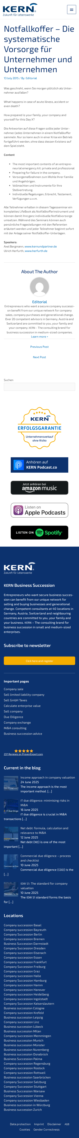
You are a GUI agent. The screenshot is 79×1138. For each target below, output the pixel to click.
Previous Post (39, 346)
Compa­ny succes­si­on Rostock (24, 1068)
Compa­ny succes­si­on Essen (23, 957)
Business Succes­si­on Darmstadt (26, 943)
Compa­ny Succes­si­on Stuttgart (25, 1086)
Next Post (39, 357)
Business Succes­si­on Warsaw (24, 1091)
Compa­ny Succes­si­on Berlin (23, 934)
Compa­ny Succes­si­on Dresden (24, 948)
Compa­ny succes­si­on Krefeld (24, 1012)
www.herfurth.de (36, 250)
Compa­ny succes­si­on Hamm (23, 985)
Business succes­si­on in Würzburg (27, 1105)
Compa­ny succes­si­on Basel (22, 925)
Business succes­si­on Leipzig (23, 1017)
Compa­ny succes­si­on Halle (22, 976)
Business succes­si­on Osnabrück (26, 1054)
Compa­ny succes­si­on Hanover (24, 989)
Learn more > (39, 336)
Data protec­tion (20, 1124)
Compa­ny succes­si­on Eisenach (25, 953)
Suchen (8, 380)
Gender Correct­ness (47, 1129)
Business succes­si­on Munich (23, 1040)
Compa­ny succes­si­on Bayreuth (25, 929)
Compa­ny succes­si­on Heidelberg (26, 994)
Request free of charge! (39, 540)
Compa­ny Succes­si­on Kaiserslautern (29, 1003)
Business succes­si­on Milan (22, 1031)
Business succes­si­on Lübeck (23, 1026)
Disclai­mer (54, 1124)
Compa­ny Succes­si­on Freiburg (24, 966)
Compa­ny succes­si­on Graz (22, 971)
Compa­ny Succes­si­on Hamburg (25, 980)
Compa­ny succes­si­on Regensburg (27, 1063)
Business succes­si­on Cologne (24, 1008)
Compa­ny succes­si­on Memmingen (27, 1036)
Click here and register (39, 660)
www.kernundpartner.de (41, 246)
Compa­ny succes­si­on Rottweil (24, 1072)
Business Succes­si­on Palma (23, 1059)
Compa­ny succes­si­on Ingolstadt (26, 999)
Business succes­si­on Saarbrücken (27, 1077)
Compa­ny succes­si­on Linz (21, 1022)
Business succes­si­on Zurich (23, 1109)
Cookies (25, 1129)
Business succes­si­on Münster (24, 1045)
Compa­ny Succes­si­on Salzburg (25, 1082)
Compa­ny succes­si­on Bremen (24, 939)
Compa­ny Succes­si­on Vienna (23, 1095)
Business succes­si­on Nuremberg (26, 1049)
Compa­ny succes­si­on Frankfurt (25, 962)
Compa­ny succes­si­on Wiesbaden (26, 1100)
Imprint (39, 1124)
